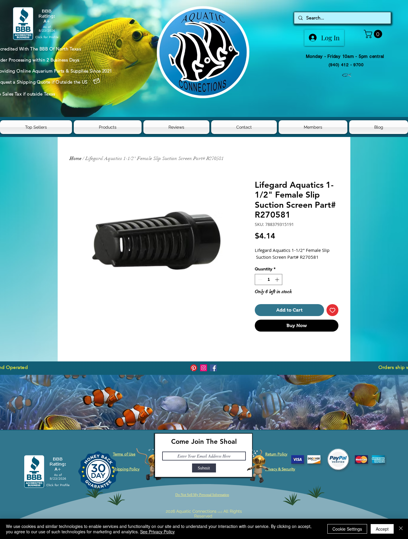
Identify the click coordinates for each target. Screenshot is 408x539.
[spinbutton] (268, 279)
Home (76, 158)
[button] (374, 34)
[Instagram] (203, 367)
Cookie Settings (347, 529)
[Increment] (277, 279)
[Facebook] (213, 367)
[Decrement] (259, 279)
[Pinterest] (193, 367)
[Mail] (97, 81)
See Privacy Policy (157, 532)
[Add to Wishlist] (332, 310)
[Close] (400, 528)
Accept (382, 529)
